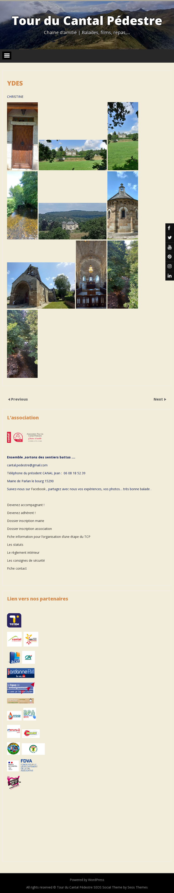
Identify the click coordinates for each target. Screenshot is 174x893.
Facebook (38, 489)
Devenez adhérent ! (21, 513)
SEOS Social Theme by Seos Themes (121, 887)
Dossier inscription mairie (25, 521)
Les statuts (15, 544)
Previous (19, 399)
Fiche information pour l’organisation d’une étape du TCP (48, 536)
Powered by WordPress (87, 880)
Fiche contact (17, 568)
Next (159, 399)
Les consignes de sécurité (26, 560)
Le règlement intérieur (23, 552)
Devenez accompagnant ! (26, 505)
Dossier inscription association (29, 528)
